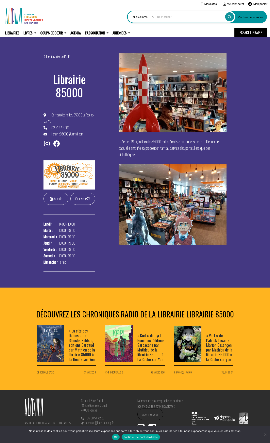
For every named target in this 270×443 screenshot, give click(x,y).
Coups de (80, 198)
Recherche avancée (250, 17)
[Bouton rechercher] (229, 16)
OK (116, 437)
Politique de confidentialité (141, 437)
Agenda (75, 32)
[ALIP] (24, 15)
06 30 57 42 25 (96, 418)
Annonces (119, 32)
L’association (95, 32)
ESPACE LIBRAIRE (251, 32)
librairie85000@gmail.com (67, 133)
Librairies (12, 32)
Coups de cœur (52, 32)
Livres (28, 32)
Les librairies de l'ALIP (58, 56)
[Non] (265, 434)
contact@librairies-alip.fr (100, 422)
